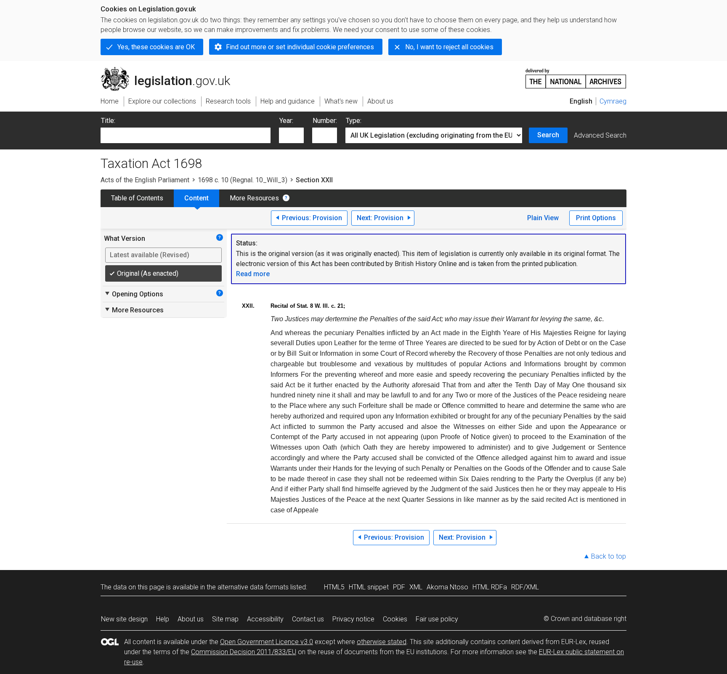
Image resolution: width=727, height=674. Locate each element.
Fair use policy (437, 619)
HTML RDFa (489, 587)
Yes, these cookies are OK (156, 47)
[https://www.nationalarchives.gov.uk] (575, 75)
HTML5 (334, 587)
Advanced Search (600, 135)
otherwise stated (381, 642)
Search (548, 135)
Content (196, 198)
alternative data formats (253, 587)
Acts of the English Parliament (145, 180)
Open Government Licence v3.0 (266, 642)
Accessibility (265, 619)
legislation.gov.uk (170, 70)
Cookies (395, 619)
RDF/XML (525, 587)
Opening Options (133, 294)
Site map (225, 619)
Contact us (308, 619)
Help (162, 619)
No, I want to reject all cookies (449, 47)
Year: (286, 121)
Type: (353, 121)
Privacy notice (353, 619)
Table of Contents (137, 198)
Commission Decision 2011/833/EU (243, 652)
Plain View (543, 218)
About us (191, 619)
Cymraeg (613, 101)
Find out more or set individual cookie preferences (300, 47)
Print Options (596, 218)
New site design (124, 619)
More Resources (254, 198)
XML (415, 587)
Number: (325, 121)
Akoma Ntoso (447, 587)
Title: (108, 121)
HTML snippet (369, 587)
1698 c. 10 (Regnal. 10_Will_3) (242, 180)
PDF (399, 587)
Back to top (608, 556)
